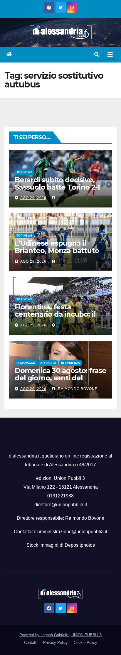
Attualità (48, 362)
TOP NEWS (24, 172)
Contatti (30, 642)
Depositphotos (80, 545)
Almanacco (25, 362)
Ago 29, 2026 (33, 198)
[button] (96, 54)
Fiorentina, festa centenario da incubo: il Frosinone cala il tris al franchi (55, 318)
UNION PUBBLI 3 (86, 635)
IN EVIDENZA (70, 362)
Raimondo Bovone (77, 389)
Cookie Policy (85, 642)
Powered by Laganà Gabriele (44, 635)
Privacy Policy (55, 642)
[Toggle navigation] (110, 54)
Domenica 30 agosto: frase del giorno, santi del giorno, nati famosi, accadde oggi (60, 381)
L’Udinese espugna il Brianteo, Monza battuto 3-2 (57, 250)
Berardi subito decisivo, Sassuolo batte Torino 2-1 (57, 183)
